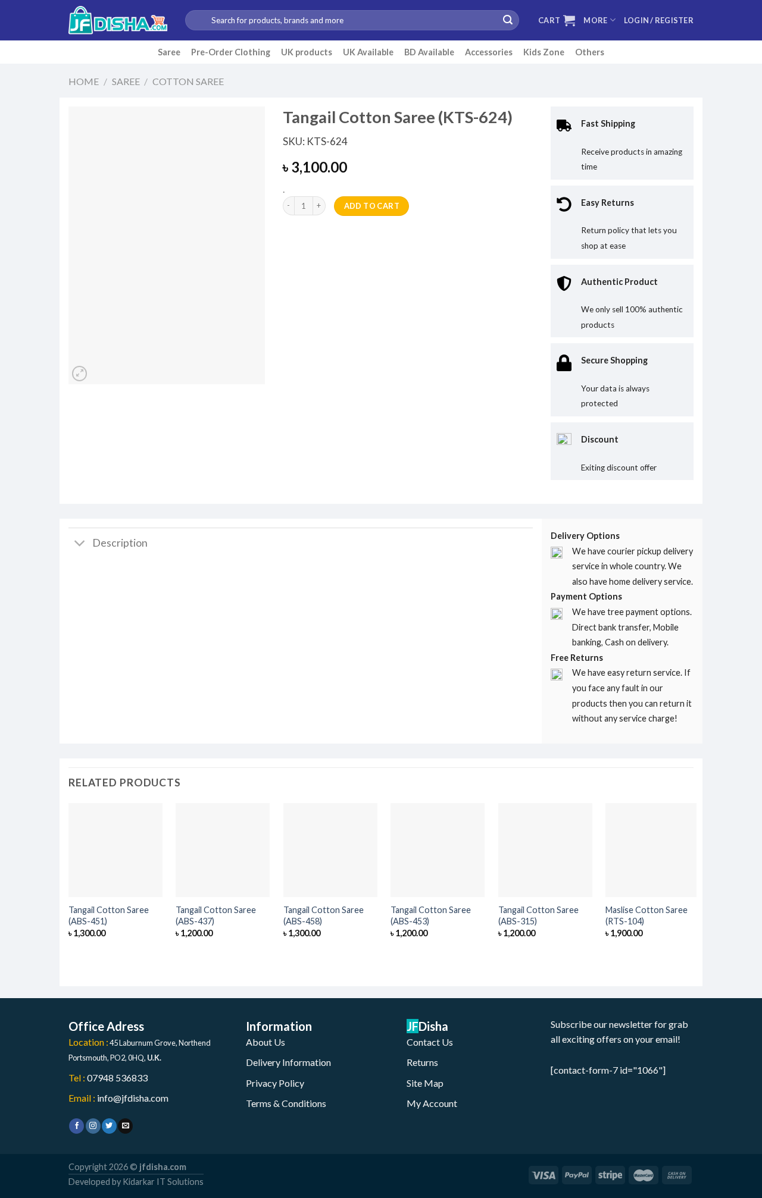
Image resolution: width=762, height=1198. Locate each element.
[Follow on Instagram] (93, 1126)
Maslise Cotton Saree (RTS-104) (646, 915)
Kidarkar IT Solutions (163, 1182)
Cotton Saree (188, 81)
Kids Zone (543, 52)
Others (589, 52)
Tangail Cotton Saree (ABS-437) (216, 915)
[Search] (508, 20)
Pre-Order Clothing (230, 52)
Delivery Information (288, 1062)
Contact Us (430, 1042)
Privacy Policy (275, 1083)
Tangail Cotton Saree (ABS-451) (108, 915)
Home (83, 81)
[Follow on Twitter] (109, 1126)
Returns (422, 1062)
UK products (306, 52)
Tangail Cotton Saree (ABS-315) (538, 915)
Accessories (489, 52)
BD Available (429, 52)
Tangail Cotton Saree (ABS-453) (431, 915)
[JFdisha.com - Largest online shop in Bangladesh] (117, 20)
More (595, 20)
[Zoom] (79, 373)
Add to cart (371, 206)
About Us (265, 1042)
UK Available (368, 52)
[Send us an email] (125, 1126)
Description (120, 543)
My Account (432, 1103)
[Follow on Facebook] (76, 1126)
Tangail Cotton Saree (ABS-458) (323, 915)
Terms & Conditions (286, 1103)
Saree (169, 52)
